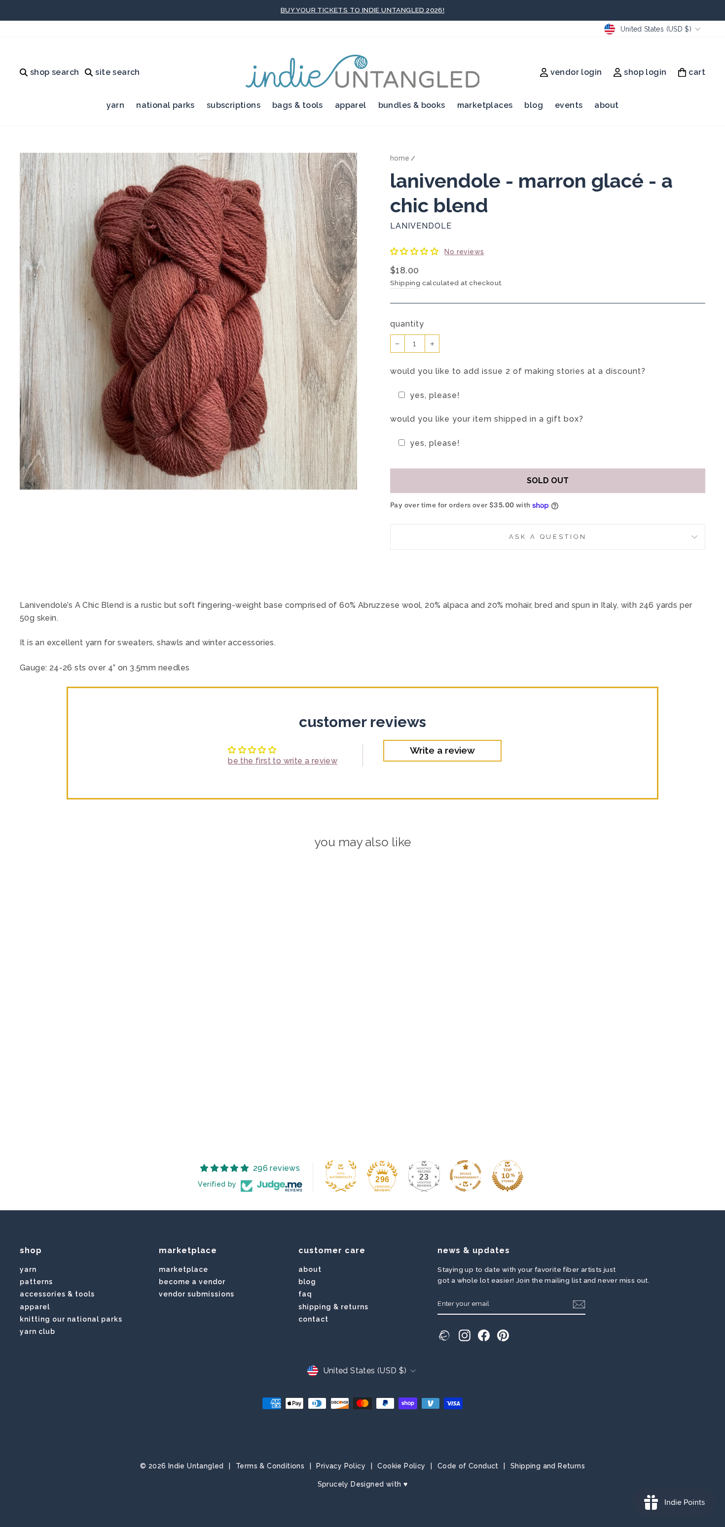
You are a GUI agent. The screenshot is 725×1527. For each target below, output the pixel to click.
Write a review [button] (442, 750)
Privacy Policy (340, 1466)
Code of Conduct (468, 1466)
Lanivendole (421, 226)
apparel (350, 105)
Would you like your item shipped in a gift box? (486, 419)
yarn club (37, 1331)
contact (313, 1319)
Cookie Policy (401, 1466)
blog (533, 105)
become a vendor (192, 1282)
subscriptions (233, 105)
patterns (36, 1282)
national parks (165, 105)
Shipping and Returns (547, 1466)
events (568, 105)
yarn (116, 105)
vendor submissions (196, 1294)
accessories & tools (57, 1294)
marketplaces (485, 105)
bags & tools (297, 105)
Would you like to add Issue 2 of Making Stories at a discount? (518, 371)
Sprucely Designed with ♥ (363, 1484)
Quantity (407, 324)
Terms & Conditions (270, 1466)
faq (305, 1294)
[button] (415, 251)
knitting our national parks (71, 1319)
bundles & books (411, 105)
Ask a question (548, 536)
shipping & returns (333, 1307)
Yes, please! (435, 395)
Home (399, 158)
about (606, 105)
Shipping (405, 283)
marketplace (183, 1269)
